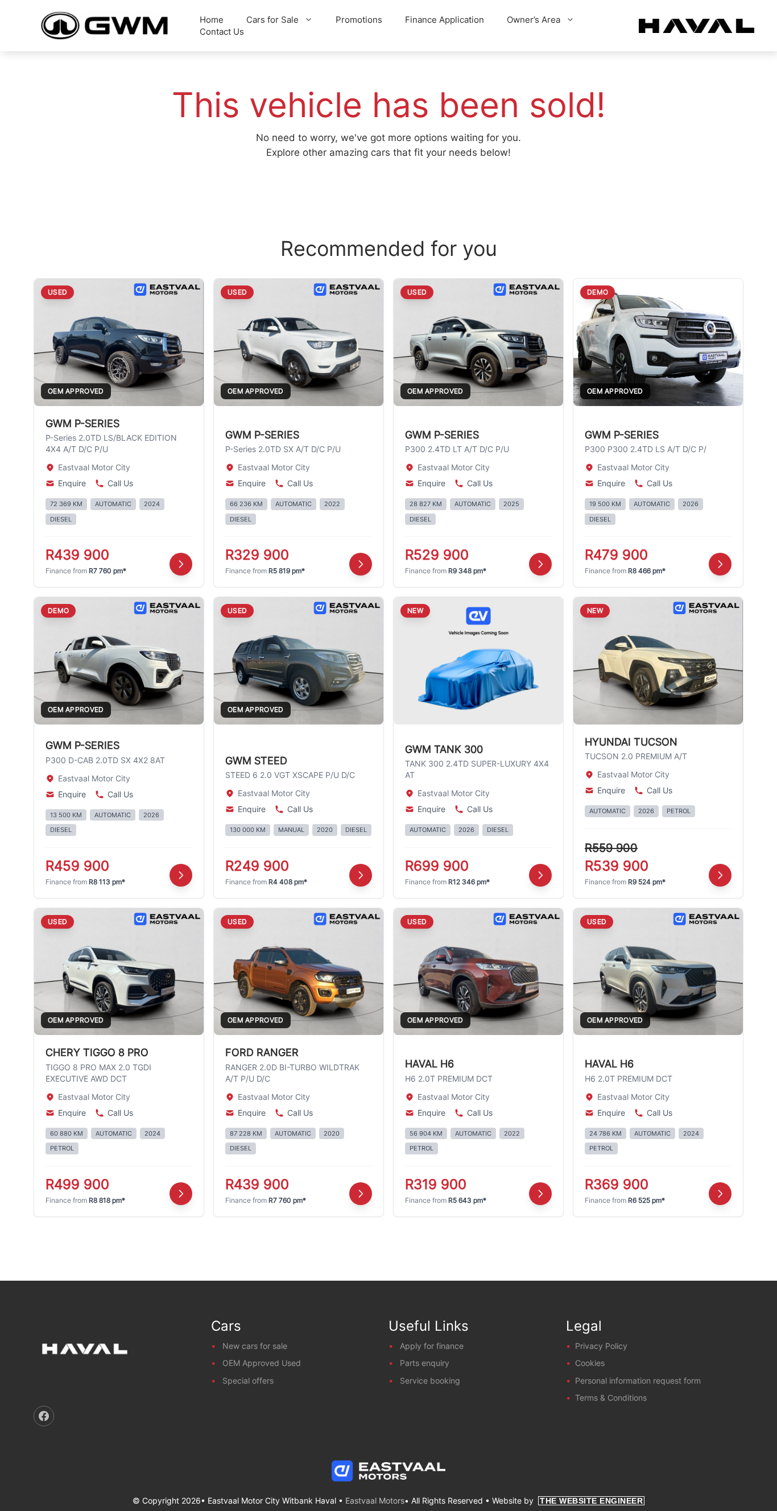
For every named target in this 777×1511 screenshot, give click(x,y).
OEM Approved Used (261, 1363)
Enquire (72, 483)
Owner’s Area (533, 19)
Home (212, 19)
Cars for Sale (272, 19)
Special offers (248, 1380)
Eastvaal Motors (374, 1500)
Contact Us (222, 31)
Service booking (430, 1380)
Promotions (359, 19)
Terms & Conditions (611, 1397)
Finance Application (444, 19)
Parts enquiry (424, 1363)
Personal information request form (638, 1380)
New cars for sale (254, 1346)
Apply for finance (432, 1346)
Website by (567, 1500)
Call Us (120, 483)
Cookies (590, 1363)
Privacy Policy (601, 1346)
